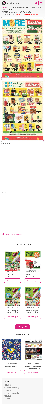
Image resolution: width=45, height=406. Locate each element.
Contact (7, 398)
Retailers (7, 384)
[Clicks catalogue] (11, 349)
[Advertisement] (22, 166)
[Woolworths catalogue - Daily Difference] (33, 349)
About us (7, 395)
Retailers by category (13, 387)
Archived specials (11, 393)
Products (7, 390)
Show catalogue (12, 281)
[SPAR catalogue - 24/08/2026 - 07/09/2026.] (12, 261)
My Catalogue (14, 3)
